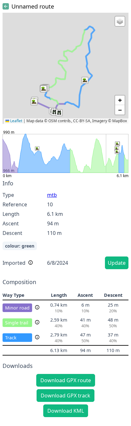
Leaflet (15, 120)
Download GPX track (65, 395)
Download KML (65, 410)
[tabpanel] (65, 225)
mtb (52, 194)
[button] (34, 102)
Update (117, 262)
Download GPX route (65, 380)
